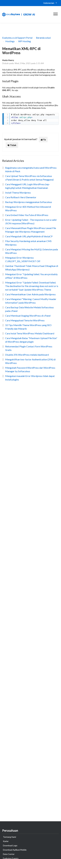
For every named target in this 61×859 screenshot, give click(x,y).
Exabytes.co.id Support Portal (17, 37)
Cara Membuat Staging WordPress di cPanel (27, 315)
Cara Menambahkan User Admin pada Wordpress (30, 294)
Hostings (10, 41)
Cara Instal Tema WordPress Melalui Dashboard (29, 333)
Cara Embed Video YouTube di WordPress (26, 215)
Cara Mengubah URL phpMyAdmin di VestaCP (29, 236)
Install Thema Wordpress (18, 192)
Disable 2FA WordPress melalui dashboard (27, 354)
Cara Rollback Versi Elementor (20, 197)
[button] (55, 13)
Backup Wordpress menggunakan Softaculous (28, 202)
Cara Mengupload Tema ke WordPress (25, 320)
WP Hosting (24, 41)
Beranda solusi (43, 37)
